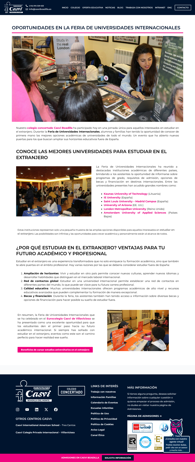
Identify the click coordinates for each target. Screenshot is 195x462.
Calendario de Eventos (104, 402)
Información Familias (103, 397)
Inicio (65, 7)
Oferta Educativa (92, 7)
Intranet (160, 7)
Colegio (75, 7)
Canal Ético (97, 435)
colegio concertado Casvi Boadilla (50, 128)
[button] (176, 435)
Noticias (110, 7)
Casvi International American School (38, 425)
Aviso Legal (98, 429)
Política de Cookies (102, 424)
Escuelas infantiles (102, 408)
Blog (120, 7)
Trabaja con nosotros (139, 7)
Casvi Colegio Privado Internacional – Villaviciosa (45, 432)
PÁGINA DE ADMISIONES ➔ (144, 416)
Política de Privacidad (104, 419)
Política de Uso (100, 413)
